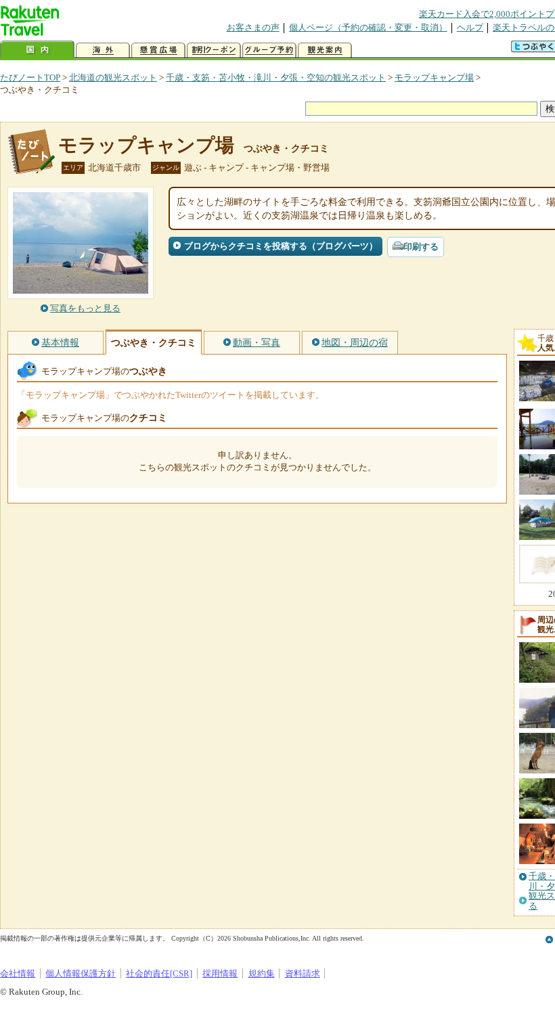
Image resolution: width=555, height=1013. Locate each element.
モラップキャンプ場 (434, 77)
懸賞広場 (158, 50)
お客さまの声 (253, 27)
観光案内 (325, 50)
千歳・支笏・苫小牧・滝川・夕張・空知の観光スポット (276, 77)
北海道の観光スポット (113, 77)
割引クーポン (214, 50)
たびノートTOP (30, 77)
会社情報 (17, 973)
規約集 (261, 973)
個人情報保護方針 (80, 973)
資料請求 (302, 973)
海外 (103, 50)
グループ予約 (269, 50)
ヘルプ (470, 27)
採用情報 (220, 973)
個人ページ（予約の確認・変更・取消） (368, 27)
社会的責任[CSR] (159, 973)
